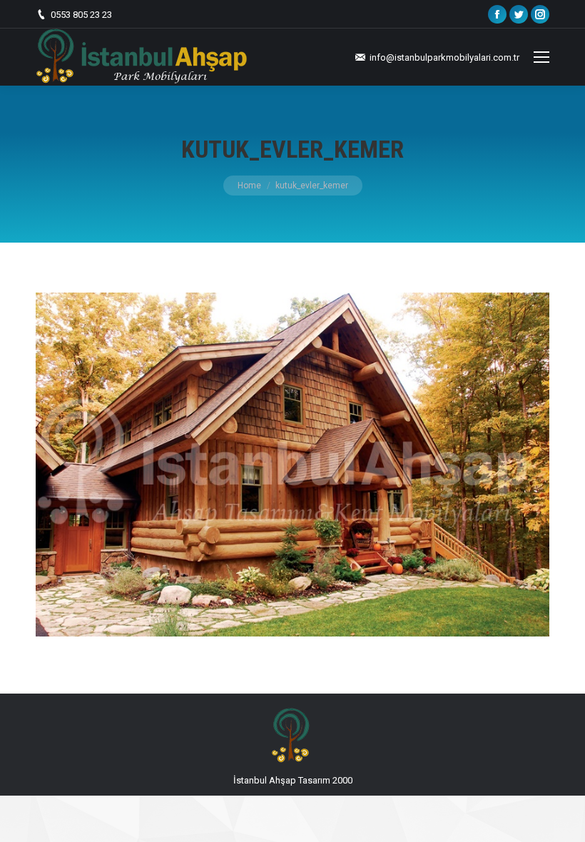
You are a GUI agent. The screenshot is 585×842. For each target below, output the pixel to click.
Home (249, 186)
